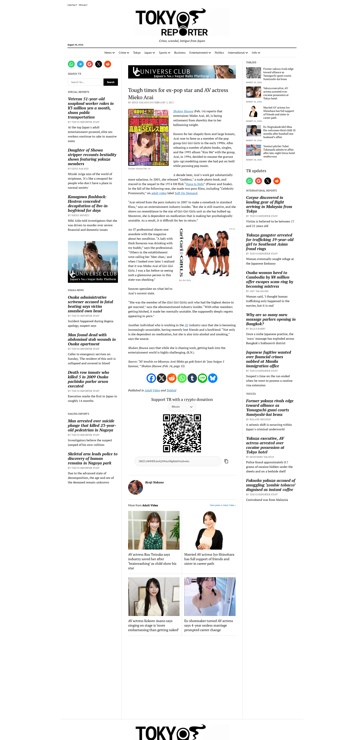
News (108, 52)
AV (186, 325)
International (236, 52)
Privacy (83, 5)
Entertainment (198, 52)
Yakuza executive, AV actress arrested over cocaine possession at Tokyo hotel (276, 93)
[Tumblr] (192, 378)
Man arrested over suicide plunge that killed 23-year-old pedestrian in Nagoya (92, 425)
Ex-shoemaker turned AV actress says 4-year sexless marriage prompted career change (208, 625)
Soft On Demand (186, 193)
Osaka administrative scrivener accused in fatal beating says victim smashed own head (90, 304)
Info (254, 52)
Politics (219, 52)
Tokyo (137, 52)
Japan (148, 52)
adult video (159, 193)
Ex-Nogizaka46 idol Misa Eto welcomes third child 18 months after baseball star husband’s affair (279, 132)
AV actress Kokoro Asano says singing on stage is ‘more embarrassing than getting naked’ (153, 625)
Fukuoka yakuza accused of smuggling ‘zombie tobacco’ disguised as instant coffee (270, 485)
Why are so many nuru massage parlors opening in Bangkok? (271, 319)
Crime (122, 52)
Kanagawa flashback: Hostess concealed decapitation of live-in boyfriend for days (87, 203)
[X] (161, 378)
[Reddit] (172, 378)
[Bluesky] (212, 378)
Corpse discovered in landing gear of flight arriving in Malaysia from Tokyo (269, 204)
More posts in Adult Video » (223, 505)
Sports (163, 52)
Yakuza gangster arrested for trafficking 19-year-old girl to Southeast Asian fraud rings (269, 242)
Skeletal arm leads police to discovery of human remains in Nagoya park (93, 458)
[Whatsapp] (182, 378)
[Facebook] (151, 378)
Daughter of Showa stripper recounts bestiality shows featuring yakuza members (92, 157)
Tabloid (171, 390)
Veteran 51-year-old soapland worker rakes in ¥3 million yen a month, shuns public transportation (91, 108)
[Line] (202, 378)
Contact (72, 5)
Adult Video (152, 390)
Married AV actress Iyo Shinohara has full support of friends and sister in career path (209, 559)
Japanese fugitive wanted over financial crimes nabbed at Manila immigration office (268, 359)
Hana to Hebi (195, 184)
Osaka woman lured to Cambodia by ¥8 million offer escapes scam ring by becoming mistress (269, 279)
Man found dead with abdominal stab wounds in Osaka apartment (92, 339)
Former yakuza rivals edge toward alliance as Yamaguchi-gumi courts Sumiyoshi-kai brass (278, 74)
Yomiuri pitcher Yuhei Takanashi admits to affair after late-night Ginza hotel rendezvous (279, 151)
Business (180, 52)
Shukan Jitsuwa (183, 111)
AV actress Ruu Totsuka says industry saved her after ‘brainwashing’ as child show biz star (152, 561)
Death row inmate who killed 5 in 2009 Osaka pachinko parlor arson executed (88, 379)
